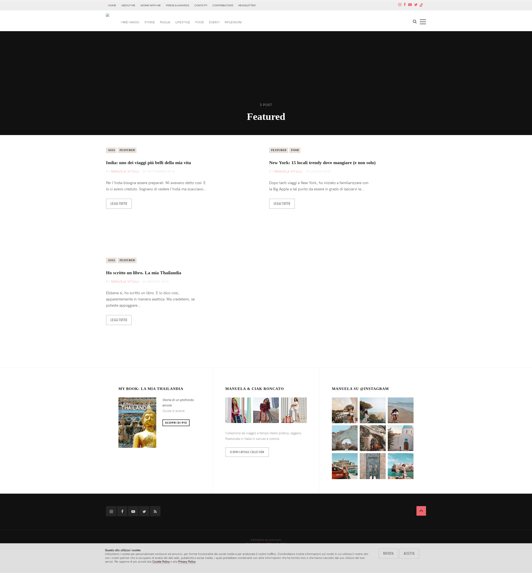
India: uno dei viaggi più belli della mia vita (148, 162)
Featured (127, 150)
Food (199, 22)
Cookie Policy (161, 561)
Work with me (150, 5)
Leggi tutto (119, 203)
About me (128, 5)
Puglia (165, 22)
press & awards (177, 5)
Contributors (222, 5)
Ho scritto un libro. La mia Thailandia (143, 272)
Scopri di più (176, 422)
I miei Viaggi (130, 22)
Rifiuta (388, 553)
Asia (111, 150)
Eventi (214, 22)
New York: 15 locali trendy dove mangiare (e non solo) (322, 162)
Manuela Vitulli (125, 171)
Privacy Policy (187, 561)
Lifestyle (182, 22)
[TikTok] (421, 5)
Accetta (409, 553)
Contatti (200, 5)
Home (112, 5)
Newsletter (247, 5)
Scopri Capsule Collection (247, 452)
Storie (149, 22)
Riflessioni (233, 22)
